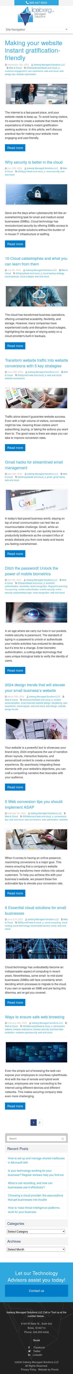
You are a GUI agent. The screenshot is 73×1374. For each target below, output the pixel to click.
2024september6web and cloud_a (43, 67)
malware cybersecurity (26, 1032)
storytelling (57, 702)
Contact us (36, 1290)
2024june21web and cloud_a (32, 375)
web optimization (50, 819)
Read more (15, 147)
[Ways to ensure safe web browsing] (36, 1052)
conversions (60, 816)
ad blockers (59, 1025)
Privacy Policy (28, 1369)
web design (51, 705)
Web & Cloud (15, 67)
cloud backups (12, 276)
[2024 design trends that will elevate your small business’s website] (36, 729)
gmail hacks (59, 476)
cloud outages (27, 276)
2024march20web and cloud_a (38, 699)
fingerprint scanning (57, 586)
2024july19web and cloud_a (31, 171)
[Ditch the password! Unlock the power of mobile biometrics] (36, 612)
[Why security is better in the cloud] (36, 194)
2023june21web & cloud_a (31, 922)
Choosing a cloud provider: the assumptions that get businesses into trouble (35, 1197)
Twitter (36, 1351)
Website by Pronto (48, 1369)
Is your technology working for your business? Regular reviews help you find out (36, 1173)
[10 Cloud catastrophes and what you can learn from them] (36, 296)
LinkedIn (37, 1355)
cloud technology (21, 925)
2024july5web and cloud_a (29, 273)
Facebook (39, 1347)
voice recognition (41, 592)
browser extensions (22, 1029)
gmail (49, 476)
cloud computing (53, 922)
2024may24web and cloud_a (32, 476)
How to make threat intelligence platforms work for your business (34, 1210)
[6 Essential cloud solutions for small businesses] (36, 948)
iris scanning (11, 589)
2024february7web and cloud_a (38, 816)
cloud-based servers (40, 925)
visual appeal (23, 705)
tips (6, 819)
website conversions (15, 378)
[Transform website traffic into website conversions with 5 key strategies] (36, 398)
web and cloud (51, 70)
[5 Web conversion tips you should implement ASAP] (36, 839)
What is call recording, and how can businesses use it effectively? (30, 1185)
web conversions (33, 819)
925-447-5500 (38, 3)
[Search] (62, 1139)
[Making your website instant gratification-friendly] (36, 94)
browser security (41, 1029)
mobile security (47, 589)
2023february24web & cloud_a (37, 1025)
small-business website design (35, 702)
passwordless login (22, 592)
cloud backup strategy (53, 273)
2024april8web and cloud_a (31, 582)
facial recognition (39, 586)
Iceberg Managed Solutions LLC (49, 64)
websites (63, 819)
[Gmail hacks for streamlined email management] (36, 500)
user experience (35, 70)
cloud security (52, 171)
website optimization (26, 74)
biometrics (25, 586)
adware (8, 1029)
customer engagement (16, 70)
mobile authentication (28, 589)
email (54, 925)
